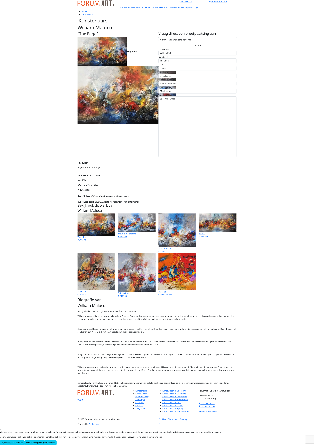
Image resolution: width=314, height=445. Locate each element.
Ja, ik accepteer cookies (12, 442)
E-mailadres (163, 72)
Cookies (162, 419)
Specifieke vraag (166, 95)
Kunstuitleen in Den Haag (174, 393)
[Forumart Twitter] (82, 399)
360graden (140, 408)
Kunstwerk (163, 57)
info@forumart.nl (209, 411)
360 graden (154, 7)
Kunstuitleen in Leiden (172, 405)
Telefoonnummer (166, 79)
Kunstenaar (163, 49)
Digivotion (94, 424)
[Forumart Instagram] (80, 399)
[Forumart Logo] (96, 2)
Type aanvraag (165, 87)
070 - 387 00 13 (208, 403)
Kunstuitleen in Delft (171, 402)
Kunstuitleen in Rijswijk (173, 408)
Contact (171, 7)
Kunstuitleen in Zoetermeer (175, 399)
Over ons (163, 7)
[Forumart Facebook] (78, 399)
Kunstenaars (131, 7)
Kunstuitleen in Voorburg (174, 390)
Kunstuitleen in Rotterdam (174, 396)
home (84, 11)
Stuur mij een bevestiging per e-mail (175, 39)
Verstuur (197, 45)
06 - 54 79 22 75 (208, 406)
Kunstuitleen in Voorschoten (175, 411)
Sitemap (183, 419)
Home (122, 7)
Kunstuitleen (143, 7)
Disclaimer (173, 419)
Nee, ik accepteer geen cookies (40, 442)
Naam (161, 64)
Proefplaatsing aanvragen (187, 7)
